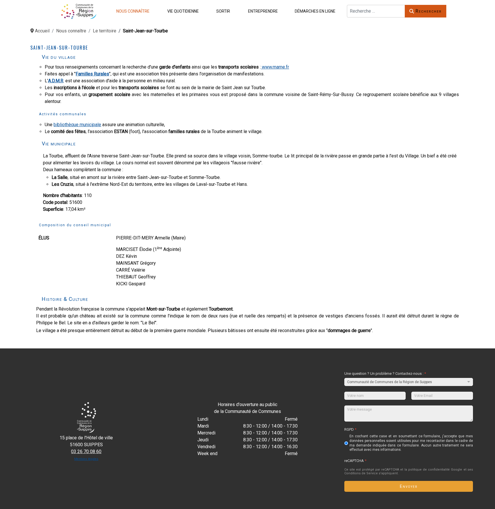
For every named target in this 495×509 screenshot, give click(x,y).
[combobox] (376, 11)
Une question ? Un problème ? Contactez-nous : (385, 373)
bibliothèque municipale (77, 124)
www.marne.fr (275, 67)
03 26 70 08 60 (86, 451)
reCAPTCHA (355, 461)
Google (456, 469)
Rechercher (428, 11)
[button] (132, 11)
